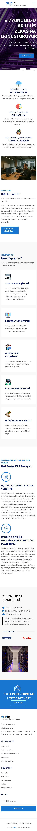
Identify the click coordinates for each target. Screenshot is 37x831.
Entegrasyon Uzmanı (17, 321)
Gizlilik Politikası (25, 823)
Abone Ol (17, 809)
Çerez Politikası (11, 823)
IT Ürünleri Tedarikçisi (18, 420)
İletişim (3, 784)
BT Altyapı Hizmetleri (17, 388)
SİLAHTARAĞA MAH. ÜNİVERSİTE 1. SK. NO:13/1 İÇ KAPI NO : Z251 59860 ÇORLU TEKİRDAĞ (18, 733)
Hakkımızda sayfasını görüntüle (8, 230)
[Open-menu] (34, 4)
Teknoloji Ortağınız (7, 761)
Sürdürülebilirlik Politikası (10, 754)
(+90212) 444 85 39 (8, 724)
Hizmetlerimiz (6, 780)
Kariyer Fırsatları (6, 750)
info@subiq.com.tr (7, 728)
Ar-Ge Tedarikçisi (7, 788)
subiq (14, 828)
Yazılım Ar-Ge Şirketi (17, 283)
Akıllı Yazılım (5, 757)
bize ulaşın (18, 703)
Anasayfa (4, 773)
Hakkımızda (5, 746)
